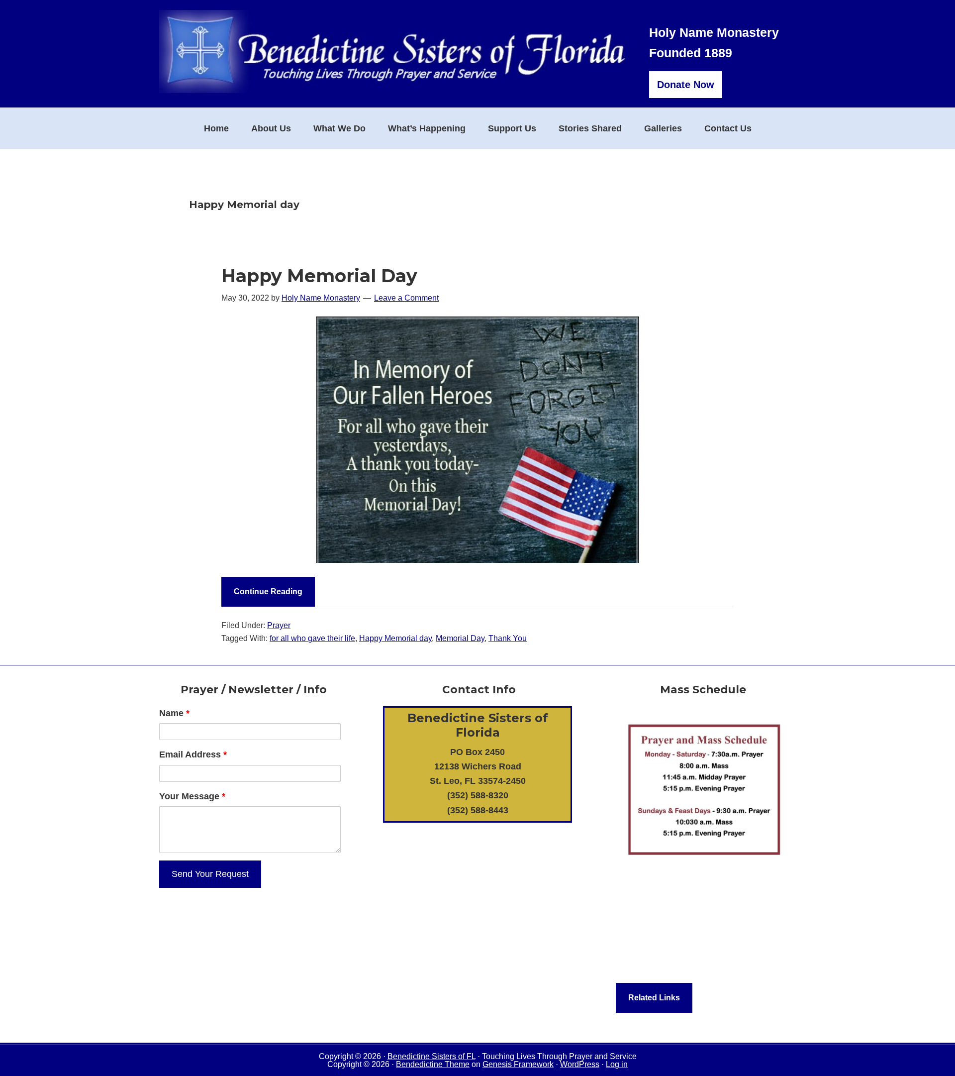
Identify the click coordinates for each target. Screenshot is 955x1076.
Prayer (278, 625)
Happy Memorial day (395, 638)
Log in (617, 1064)
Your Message (192, 796)
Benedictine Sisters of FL (431, 1056)
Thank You (507, 638)
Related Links (654, 997)
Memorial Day (460, 638)
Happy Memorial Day (319, 276)
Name (174, 713)
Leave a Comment (406, 298)
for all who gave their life (312, 638)
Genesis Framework (518, 1064)
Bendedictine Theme (433, 1064)
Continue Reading (268, 591)
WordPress (579, 1064)
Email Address (193, 754)
